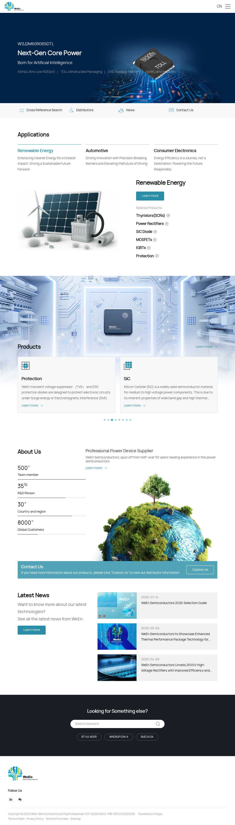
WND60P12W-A (118, 736)
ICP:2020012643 (95, 814)
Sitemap (75, 818)
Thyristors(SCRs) (150, 216)
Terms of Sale (16, 818)
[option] (117, 58)
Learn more (150, 196)
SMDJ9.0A (147, 736)
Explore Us (200, 569)
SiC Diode (144, 232)
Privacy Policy (35, 818)
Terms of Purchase (56, 818)
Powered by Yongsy (150, 814)
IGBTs (141, 248)
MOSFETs (144, 240)
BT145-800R (89, 736)
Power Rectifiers (150, 224)
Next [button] (232, 58)
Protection (145, 256)
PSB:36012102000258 (121, 814)
